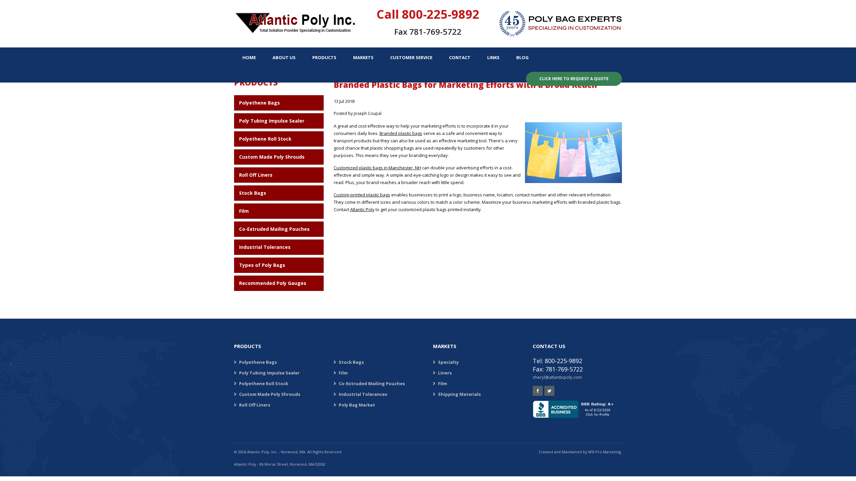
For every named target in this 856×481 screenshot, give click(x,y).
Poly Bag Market (357, 405)
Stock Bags (252, 193)
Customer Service (411, 57)
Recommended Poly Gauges (272, 283)
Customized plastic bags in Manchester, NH (377, 168)
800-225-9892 (440, 14)
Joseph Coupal (368, 113)
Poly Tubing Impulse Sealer (271, 121)
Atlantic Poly (362, 209)
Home (249, 57)
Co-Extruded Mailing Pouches (274, 229)
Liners (445, 373)
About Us (284, 57)
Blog (522, 57)
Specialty (448, 362)
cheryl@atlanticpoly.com (557, 377)
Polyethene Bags (259, 103)
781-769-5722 (435, 31)
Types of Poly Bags (262, 265)
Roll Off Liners (256, 175)
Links (493, 57)
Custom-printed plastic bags (362, 195)
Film (244, 211)
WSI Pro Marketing (604, 451)
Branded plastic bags (401, 133)
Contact (459, 57)
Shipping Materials (459, 394)
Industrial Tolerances (265, 247)
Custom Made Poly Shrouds (272, 157)
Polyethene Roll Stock (265, 139)
